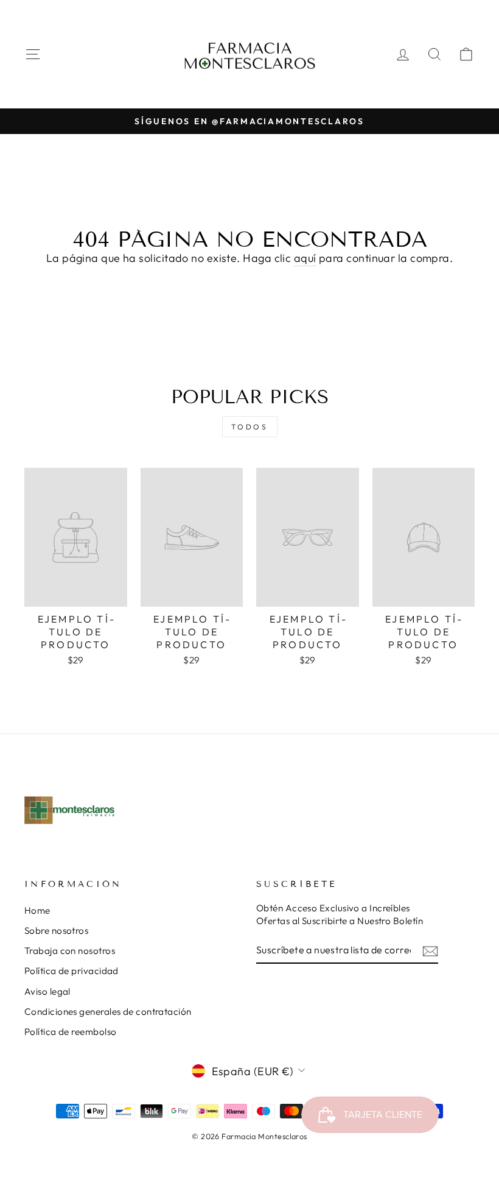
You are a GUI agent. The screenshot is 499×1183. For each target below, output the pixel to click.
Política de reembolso (70, 1031)
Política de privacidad (71, 970)
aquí (305, 258)
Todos (249, 426)
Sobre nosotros (56, 930)
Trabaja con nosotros (69, 950)
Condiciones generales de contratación (108, 1011)
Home (37, 910)
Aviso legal (47, 991)
